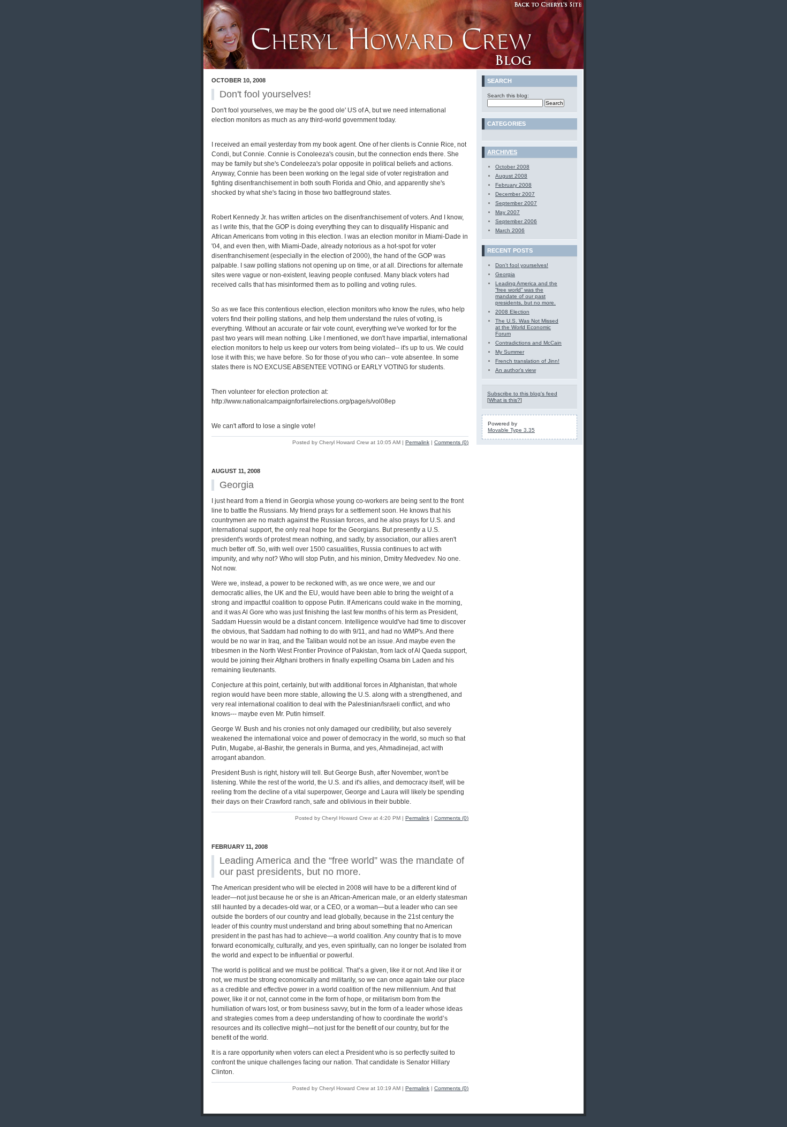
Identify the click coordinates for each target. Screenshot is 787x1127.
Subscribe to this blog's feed (522, 394)
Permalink (417, 442)
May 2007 (507, 212)
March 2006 (510, 230)
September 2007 (516, 203)
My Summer (509, 352)
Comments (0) (451, 442)
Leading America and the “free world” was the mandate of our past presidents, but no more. (526, 293)
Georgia (505, 274)
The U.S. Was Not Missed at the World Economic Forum (526, 327)
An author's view (515, 370)
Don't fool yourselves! (521, 265)
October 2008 (512, 167)
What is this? (504, 400)
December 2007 (515, 194)
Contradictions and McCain (528, 343)
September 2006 (516, 221)
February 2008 (513, 185)
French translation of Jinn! (527, 361)
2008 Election (512, 312)
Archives (502, 152)
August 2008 (511, 176)
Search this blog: (508, 95)
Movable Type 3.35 (511, 430)
